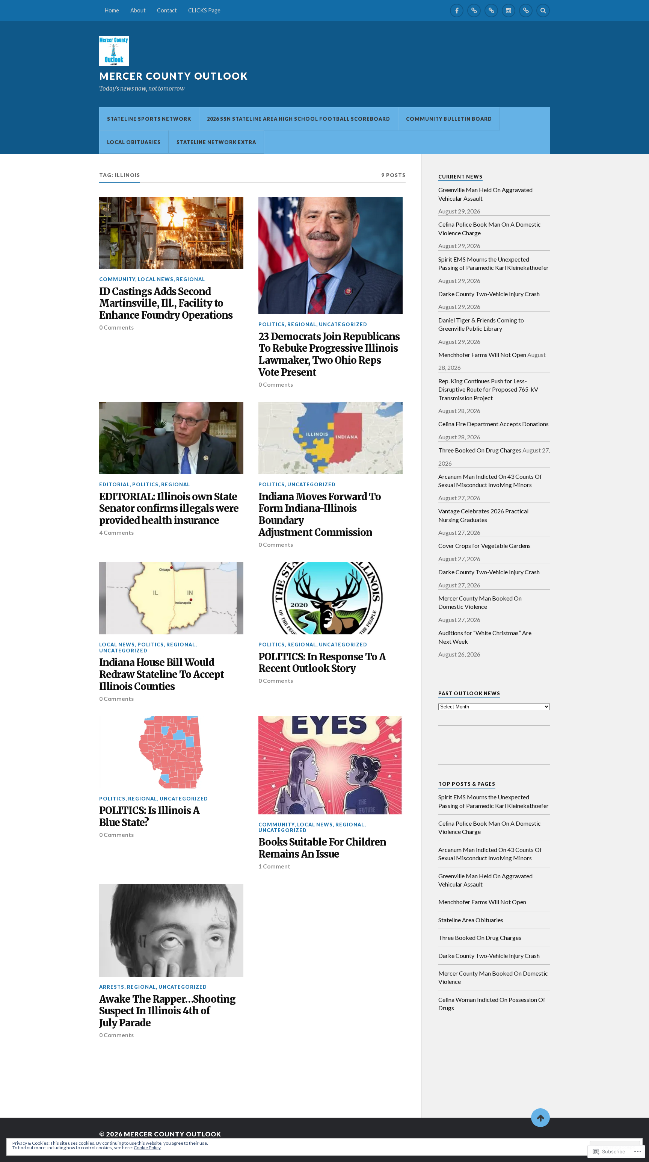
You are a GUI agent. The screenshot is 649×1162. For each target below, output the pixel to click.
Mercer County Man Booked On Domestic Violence (480, 602)
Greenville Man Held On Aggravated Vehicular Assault (485, 193)
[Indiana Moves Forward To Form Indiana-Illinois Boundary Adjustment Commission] (330, 438)
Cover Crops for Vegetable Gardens (484, 545)
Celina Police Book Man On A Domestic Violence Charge (489, 228)
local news (156, 279)
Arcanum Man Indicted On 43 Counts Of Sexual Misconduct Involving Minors (490, 480)
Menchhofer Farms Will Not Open (482, 354)
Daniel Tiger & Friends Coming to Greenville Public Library (481, 324)
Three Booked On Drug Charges (479, 450)
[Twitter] (474, 10)
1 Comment (274, 866)
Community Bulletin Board (449, 119)
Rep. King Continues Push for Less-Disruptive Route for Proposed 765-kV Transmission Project (488, 389)
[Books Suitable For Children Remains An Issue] (330, 765)
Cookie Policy (147, 1147)
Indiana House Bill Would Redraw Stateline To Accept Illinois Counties (161, 675)
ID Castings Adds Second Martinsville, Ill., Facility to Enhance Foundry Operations (165, 304)
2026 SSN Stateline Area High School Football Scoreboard (298, 119)
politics (271, 324)
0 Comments (116, 327)
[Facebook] (456, 10)
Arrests (111, 987)
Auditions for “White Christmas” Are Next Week (484, 637)
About (138, 10)
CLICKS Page (204, 10)
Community (117, 279)
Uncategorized (343, 324)
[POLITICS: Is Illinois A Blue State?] (171, 752)
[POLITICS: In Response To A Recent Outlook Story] (330, 598)
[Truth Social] (526, 10)
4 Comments (116, 532)
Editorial (114, 484)
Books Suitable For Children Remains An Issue (322, 848)
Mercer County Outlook (173, 76)
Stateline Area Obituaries (470, 919)
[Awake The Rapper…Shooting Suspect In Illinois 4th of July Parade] (171, 930)
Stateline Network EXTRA (216, 142)
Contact (167, 10)
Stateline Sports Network (149, 119)
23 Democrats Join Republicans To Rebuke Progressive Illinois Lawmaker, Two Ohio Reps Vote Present (329, 355)
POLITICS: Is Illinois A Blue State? (149, 817)
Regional (190, 279)
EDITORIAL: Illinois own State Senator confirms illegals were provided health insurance (168, 509)
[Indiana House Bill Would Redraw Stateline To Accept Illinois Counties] (171, 598)
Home (112, 10)
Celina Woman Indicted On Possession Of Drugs (491, 1003)
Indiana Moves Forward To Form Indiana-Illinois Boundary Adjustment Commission (319, 515)
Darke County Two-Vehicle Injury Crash (489, 293)
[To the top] (540, 1117)
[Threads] (491, 10)
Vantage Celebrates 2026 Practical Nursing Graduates (483, 515)
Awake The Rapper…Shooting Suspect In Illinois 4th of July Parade (167, 1011)
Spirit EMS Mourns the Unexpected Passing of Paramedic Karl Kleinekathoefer (493, 263)
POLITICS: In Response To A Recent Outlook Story (322, 663)
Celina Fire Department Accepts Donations (493, 423)
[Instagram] (508, 10)
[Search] (543, 10)
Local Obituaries (134, 142)
